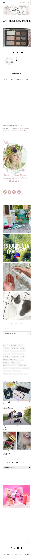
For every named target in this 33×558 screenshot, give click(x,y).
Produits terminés (9, 365)
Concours (14, 348)
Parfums (20, 359)
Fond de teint (15, 351)
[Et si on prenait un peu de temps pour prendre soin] (17, 277)
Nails (22, 356)
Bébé (20, 345)
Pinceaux (6, 362)
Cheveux (6, 348)
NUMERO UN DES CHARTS (11, 381)
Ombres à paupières (9, 359)
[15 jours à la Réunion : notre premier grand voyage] (17, 248)
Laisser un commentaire (22, 24)
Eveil (22, 348)
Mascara (6, 356)
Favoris (5, 351)
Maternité (14, 356)
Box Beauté (13, 345)
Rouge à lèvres (15, 368)
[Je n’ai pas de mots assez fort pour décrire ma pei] (17, 306)
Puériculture (22, 365)
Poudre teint (16, 362)
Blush (5, 345)
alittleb (20, 57)
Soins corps (16, 371)
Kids (23, 351)
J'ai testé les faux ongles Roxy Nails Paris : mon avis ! (16, 401)
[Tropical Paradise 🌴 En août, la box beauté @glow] (17, 219)
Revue (5, 368)
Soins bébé (25, 368)
